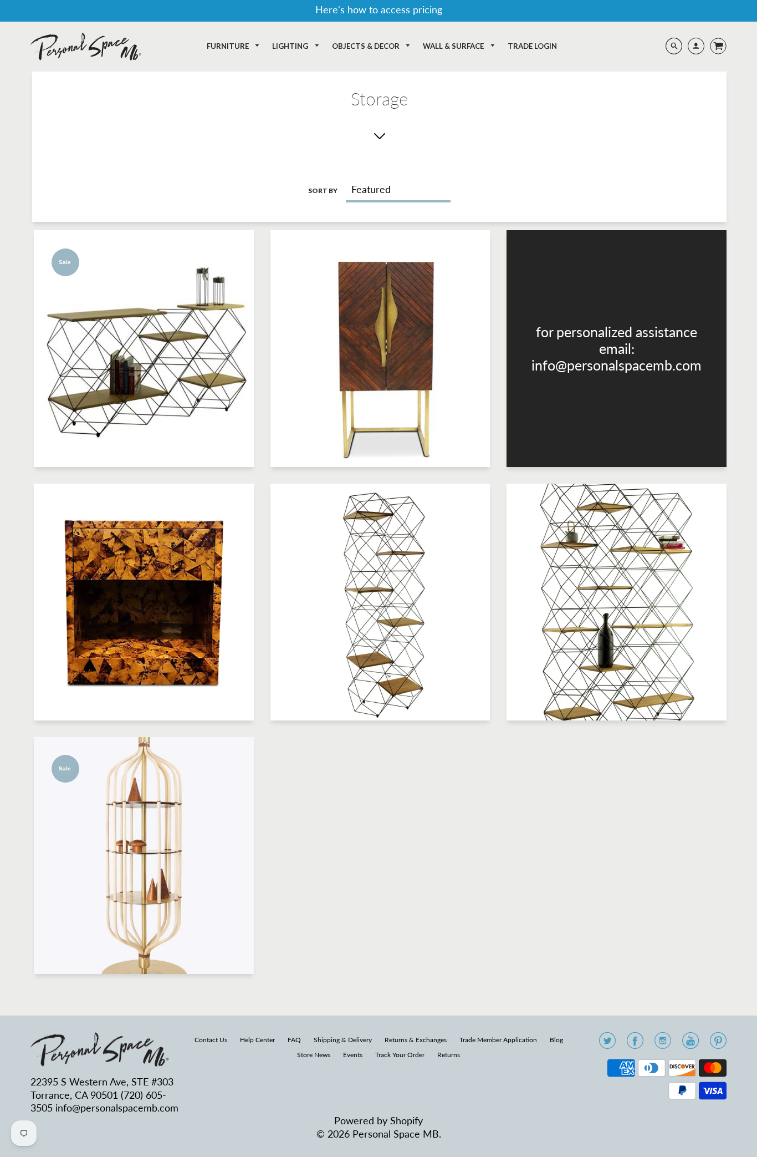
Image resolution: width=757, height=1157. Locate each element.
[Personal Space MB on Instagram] (662, 1044)
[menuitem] (233, 46)
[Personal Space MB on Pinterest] (718, 1044)
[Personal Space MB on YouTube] (690, 1044)
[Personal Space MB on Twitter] (607, 1044)
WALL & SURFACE (454, 46)
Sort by (322, 190)
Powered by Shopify (378, 1120)
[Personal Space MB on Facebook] (635, 1044)
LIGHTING (291, 46)
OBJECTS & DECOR (366, 46)
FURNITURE (228, 46)
